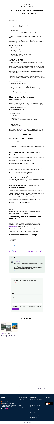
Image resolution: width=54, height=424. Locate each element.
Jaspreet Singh (17, 261)
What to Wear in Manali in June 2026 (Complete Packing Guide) (8, 336)
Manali (27, 386)
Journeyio (28, 4)
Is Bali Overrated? (41, 388)
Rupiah (10, 205)
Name (13, 293)
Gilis (27, 102)
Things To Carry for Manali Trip (25, 390)
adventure (23, 386)
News (2, 333)
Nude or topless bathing (13, 226)
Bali (37, 386)
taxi (21, 129)
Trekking (20, 386)
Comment (14, 282)
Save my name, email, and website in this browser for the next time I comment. (27, 306)
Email (13, 297)
